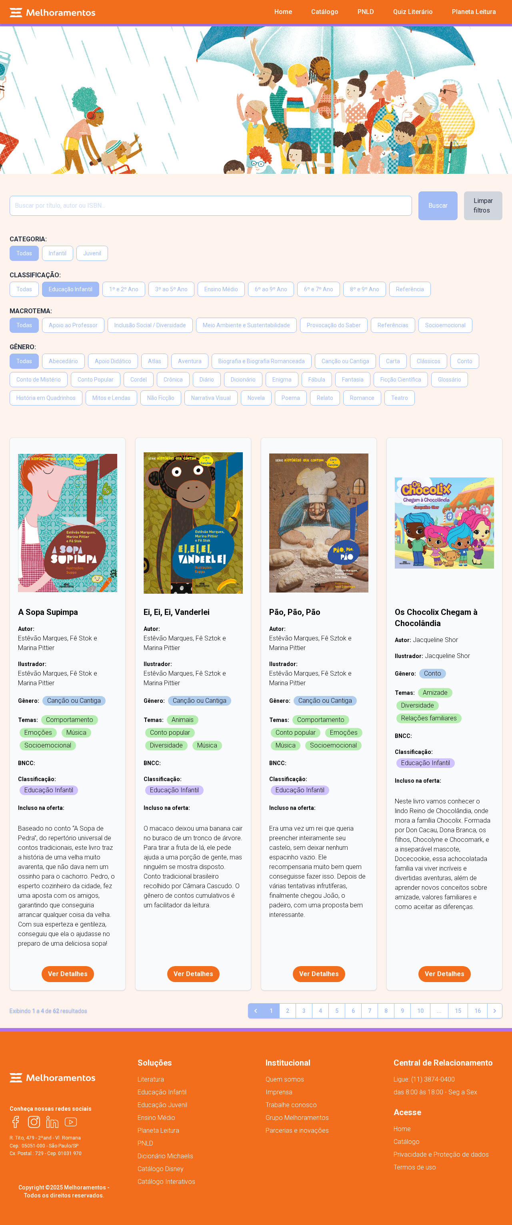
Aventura (190, 361)
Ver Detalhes (68, 974)
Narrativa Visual (211, 398)
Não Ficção (160, 398)
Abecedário (63, 361)
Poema (291, 398)
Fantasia (353, 379)
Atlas (154, 361)
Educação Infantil (70, 289)
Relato (325, 398)
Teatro (399, 398)
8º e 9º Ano (364, 289)
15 (458, 1011)
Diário (207, 379)
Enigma (282, 379)
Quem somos (285, 1079)
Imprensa (279, 1092)
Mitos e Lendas (111, 398)
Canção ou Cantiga (345, 361)
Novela (256, 398)
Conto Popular (96, 379)
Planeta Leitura (158, 1130)
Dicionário (243, 379)
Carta (393, 361)
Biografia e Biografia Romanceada (261, 361)
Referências (393, 325)
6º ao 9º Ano (271, 289)
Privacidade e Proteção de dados (441, 1154)
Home (402, 1129)
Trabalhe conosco (291, 1105)
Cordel (138, 379)
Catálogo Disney (161, 1169)
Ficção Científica (400, 379)
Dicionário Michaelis (165, 1156)
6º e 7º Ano (318, 289)
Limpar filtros (483, 205)
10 (420, 1011)
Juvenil (92, 253)
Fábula (316, 379)
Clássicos (428, 361)
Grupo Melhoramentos (297, 1118)
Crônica (173, 379)
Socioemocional (445, 325)
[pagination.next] (494, 1010)
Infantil (57, 253)
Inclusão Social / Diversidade (150, 325)
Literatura (151, 1079)
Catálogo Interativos (166, 1181)
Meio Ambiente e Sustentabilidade (246, 325)
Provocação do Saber (334, 325)
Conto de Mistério (38, 379)
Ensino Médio (221, 289)
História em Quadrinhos (46, 398)
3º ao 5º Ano (171, 289)
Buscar (438, 205)
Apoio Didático (113, 361)
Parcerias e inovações (297, 1130)
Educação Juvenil (162, 1105)
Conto (464, 361)
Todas (24, 253)
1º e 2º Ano (123, 289)
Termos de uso (415, 1167)
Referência (410, 289)
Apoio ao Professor (73, 325)
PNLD (145, 1143)
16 (477, 1011)
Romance (362, 398)
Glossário (449, 379)
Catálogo (407, 1141)
